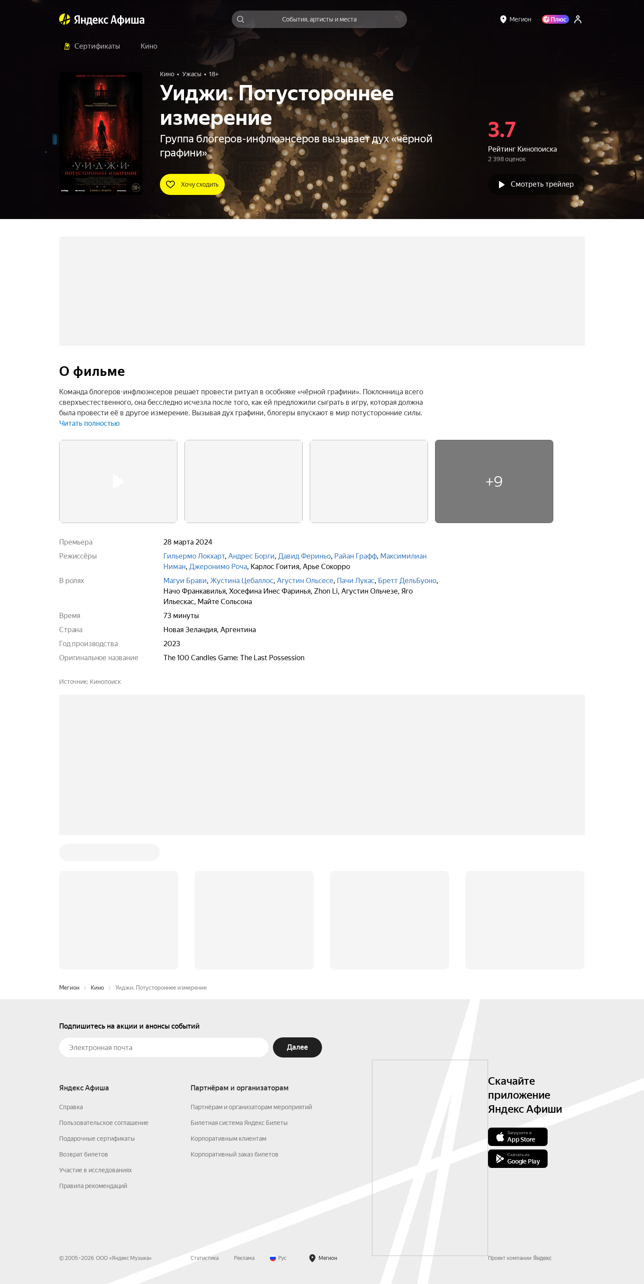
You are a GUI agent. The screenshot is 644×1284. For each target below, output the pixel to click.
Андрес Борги (251, 556)
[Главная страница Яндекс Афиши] (65, 19)
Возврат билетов (83, 1154)
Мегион (69, 987)
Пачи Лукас (356, 581)
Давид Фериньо (304, 556)
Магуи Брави (185, 581)
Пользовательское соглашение (104, 1122)
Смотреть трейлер (542, 184)
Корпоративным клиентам (228, 1138)
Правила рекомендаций (93, 1185)
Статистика (205, 1258)
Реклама (244, 1258)
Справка (71, 1107)
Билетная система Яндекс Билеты (239, 1122)
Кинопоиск (105, 681)
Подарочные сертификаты (97, 1138)
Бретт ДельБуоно (407, 581)
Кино (97, 987)
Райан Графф (355, 556)
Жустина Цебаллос (241, 581)
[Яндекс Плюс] (555, 19)
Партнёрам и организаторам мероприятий (251, 1107)
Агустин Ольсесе (305, 581)
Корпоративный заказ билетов (235, 1154)
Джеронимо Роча (218, 566)
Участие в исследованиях (95, 1170)
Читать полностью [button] (89, 423)
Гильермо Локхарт (194, 556)
